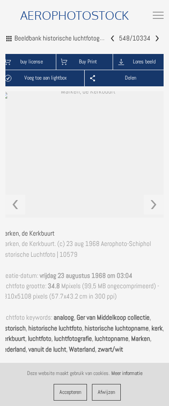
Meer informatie (126, 373)
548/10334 (135, 38)
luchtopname (111, 339)
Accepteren (70, 392)
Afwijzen (106, 392)
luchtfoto (39, 339)
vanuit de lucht (47, 349)
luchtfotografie (73, 339)
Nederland (13, 349)
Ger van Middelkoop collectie (113, 317)
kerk (157, 328)
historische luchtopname (117, 328)
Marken (140, 339)
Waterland (82, 349)
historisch (13, 328)
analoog (64, 317)
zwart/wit (110, 349)
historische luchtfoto (55, 328)
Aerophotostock (74, 15)
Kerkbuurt (12, 339)
